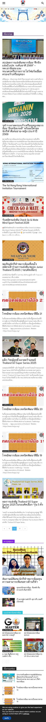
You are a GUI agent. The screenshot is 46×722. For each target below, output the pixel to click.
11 (20, 529)
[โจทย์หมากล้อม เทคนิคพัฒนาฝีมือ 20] (23, 395)
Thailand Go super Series (10, 355)
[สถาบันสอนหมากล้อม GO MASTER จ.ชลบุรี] (12, 624)
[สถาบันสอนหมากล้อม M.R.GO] (34, 624)
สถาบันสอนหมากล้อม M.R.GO (32, 634)
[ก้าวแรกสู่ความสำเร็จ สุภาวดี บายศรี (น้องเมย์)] (8, 602)
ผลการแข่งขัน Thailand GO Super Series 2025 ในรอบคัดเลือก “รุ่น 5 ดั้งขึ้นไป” (22, 504)
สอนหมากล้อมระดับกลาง (9, 451)
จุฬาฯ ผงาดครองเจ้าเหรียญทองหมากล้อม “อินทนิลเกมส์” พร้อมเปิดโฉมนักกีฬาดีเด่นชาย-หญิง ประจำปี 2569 (23, 130)
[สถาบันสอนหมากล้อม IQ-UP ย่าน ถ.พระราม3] (34, 645)
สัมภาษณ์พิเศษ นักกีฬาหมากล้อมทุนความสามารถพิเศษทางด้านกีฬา (22, 580)
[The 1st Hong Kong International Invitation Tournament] (23, 172)
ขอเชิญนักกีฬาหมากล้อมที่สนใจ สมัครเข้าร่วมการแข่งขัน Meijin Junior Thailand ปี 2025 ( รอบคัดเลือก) (22, 266)
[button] (4, 3)
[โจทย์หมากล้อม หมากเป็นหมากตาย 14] (8, 690)
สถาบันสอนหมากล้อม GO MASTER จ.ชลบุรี (11, 634)
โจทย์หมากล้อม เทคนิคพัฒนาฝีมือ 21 (22, 313)
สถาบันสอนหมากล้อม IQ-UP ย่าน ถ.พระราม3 (33, 655)
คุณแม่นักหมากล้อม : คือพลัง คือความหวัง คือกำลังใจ (28, 588)
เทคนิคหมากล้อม (7, 309)
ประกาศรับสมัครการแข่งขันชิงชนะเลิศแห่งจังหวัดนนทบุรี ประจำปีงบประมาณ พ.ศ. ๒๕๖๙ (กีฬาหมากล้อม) (29, 678)
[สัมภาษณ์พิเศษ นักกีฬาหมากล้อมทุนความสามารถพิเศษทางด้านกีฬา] (23, 561)
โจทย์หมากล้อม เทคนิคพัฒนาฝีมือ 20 (22, 409)
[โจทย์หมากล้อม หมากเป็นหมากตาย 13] (8, 702)
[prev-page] (4, 529)
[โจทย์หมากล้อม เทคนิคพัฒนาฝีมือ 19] (23, 442)
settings (26, 714)
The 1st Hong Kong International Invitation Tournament (19, 187)
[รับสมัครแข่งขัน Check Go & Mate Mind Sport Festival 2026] (23, 206)
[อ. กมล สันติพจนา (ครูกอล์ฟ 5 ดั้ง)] (12, 645)
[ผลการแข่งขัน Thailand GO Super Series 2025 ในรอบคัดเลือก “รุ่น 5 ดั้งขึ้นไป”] (23, 488)
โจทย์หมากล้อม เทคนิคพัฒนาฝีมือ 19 (22, 455)
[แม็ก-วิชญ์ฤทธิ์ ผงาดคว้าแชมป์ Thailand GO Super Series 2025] (23, 346)
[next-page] (25, 529)
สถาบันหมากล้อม (7, 630)
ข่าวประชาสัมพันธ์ (8, 215)
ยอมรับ (7, 718)
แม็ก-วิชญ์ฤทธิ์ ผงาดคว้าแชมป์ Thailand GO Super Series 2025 (19, 361)
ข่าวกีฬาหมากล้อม (8, 58)
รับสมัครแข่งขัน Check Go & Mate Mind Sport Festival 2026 (20, 221)
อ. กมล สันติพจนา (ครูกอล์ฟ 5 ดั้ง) (10, 655)
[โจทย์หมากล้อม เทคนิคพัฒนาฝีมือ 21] (23, 300)
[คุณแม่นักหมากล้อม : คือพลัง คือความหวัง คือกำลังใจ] (8, 590)
